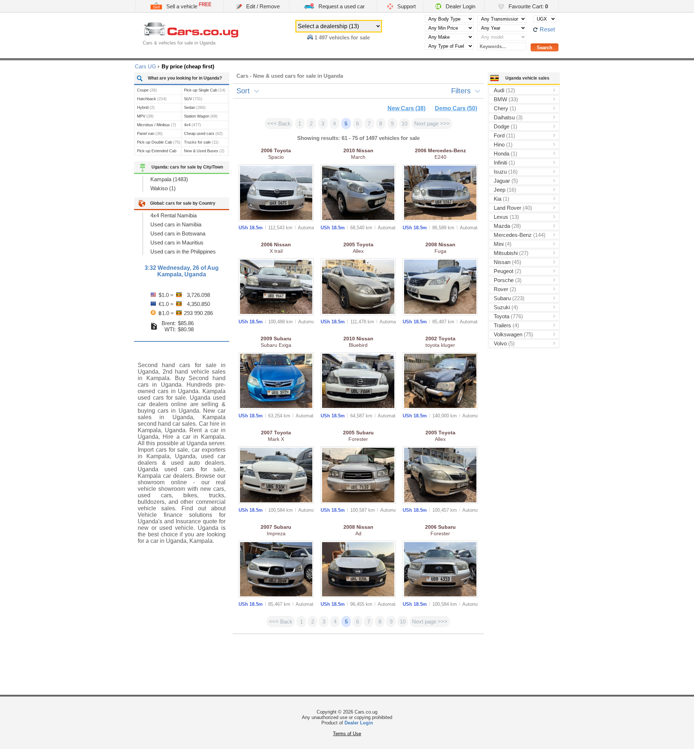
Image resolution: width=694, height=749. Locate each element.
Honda (505, 153)
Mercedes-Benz (519, 235)
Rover (505, 289)
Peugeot (507, 271)
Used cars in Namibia (175, 224)
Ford (504, 135)
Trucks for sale (201, 142)
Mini (502, 244)
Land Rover (513, 208)
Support (406, 6)
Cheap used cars (203, 133)
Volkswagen (513, 334)
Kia (501, 199)
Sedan (195, 107)
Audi (504, 90)
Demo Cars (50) (456, 108)
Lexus (506, 217)
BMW (506, 99)
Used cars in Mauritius (177, 242)
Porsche (508, 280)
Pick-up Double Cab (158, 142)
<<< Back (279, 123)
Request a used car (341, 6)
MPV (145, 116)
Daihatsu (508, 117)
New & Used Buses (204, 151)
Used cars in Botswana (177, 233)
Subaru (509, 298)
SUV (193, 99)
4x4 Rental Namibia (173, 215)
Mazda (507, 226)
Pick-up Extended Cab (156, 152)
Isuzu (506, 172)
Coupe (147, 90)
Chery (505, 108)
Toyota (508, 316)
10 (404, 123)
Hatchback (152, 99)
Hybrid (146, 107)
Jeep (505, 190)
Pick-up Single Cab (205, 90)
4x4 (192, 125)
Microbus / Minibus (156, 125)
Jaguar (506, 181)
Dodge (505, 126)
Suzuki (506, 307)
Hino (503, 144)
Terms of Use (347, 733)
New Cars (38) (406, 108)
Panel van (150, 133)
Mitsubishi (511, 253)
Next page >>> (432, 123)
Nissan (507, 262)
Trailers (506, 325)
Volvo (504, 343)
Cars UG (145, 66)
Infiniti (504, 162)
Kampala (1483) (169, 179)
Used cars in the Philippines (183, 251)
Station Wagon (201, 116)
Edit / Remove (262, 6)
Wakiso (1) (163, 188)
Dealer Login (459, 6)
